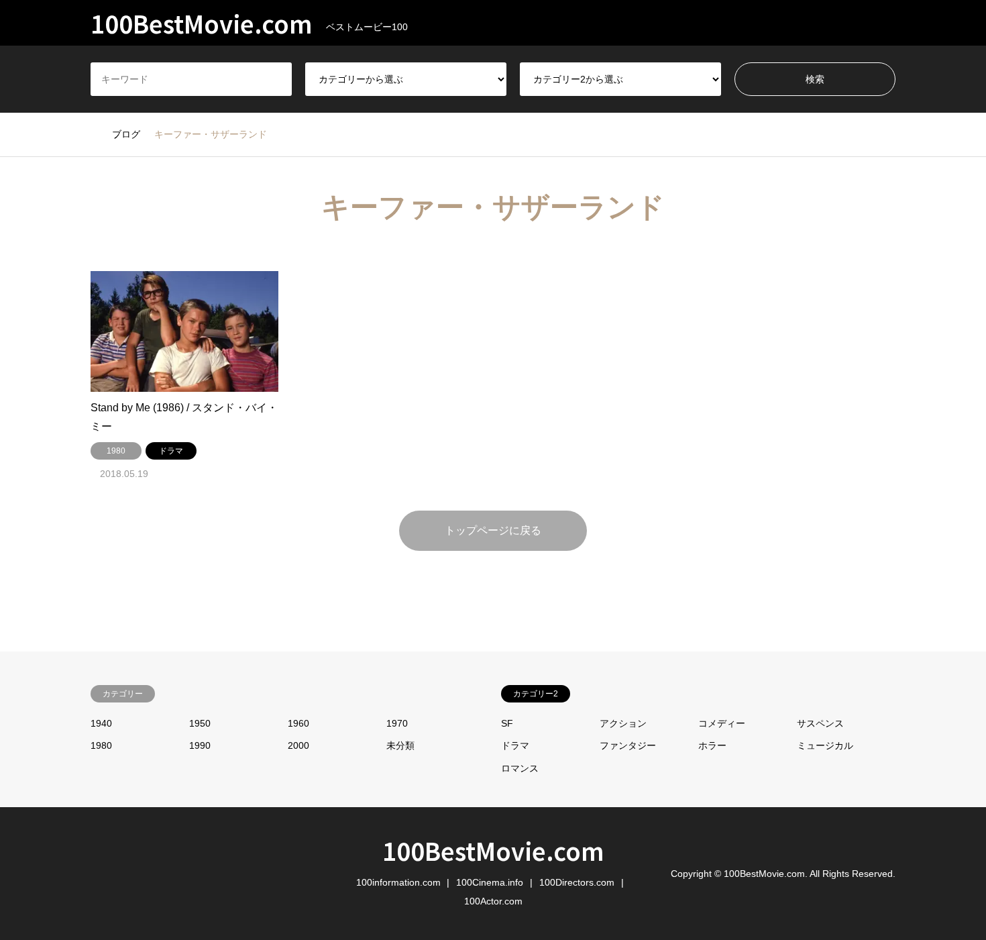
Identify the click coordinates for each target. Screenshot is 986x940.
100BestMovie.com (493, 850)
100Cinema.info (489, 882)
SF (507, 723)
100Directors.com (576, 882)
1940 (101, 723)
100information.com (398, 882)
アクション (623, 723)
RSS (95, 873)
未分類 (400, 745)
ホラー (712, 745)
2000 (298, 745)
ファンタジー (628, 745)
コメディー (721, 723)
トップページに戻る (493, 530)
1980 (101, 745)
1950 (200, 723)
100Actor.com (493, 901)
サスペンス (820, 723)
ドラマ (515, 745)
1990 (200, 745)
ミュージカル (825, 745)
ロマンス (520, 768)
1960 (298, 723)
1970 (397, 723)
